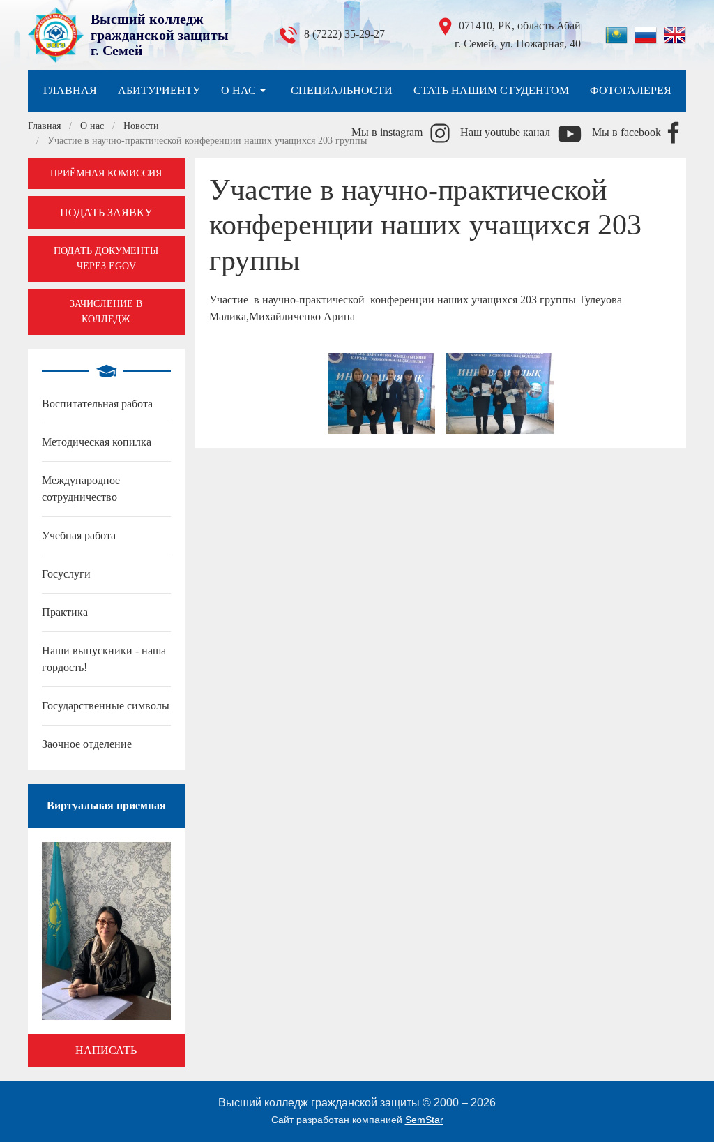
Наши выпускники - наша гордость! (104, 659)
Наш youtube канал (505, 132)
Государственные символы (105, 706)
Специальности (342, 90)
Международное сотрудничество (81, 488)
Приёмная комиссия (106, 173)
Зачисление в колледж (106, 311)
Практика (65, 612)
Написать (106, 1050)
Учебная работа (79, 535)
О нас (238, 90)
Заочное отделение (87, 744)
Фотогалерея (630, 90)
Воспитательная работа (97, 404)
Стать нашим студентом (491, 90)
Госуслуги (66, 574)
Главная (70, 90)
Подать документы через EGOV (106, 258)
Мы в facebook (626, 132)
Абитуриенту (159, 90)
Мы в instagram (387, 132)
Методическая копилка (96, 442)
